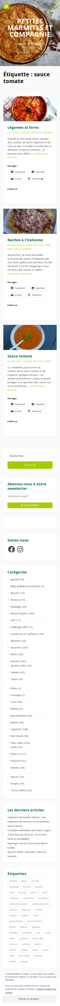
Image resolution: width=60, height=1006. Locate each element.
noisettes (27, 932)
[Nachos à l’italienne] (30, 221)
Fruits (13, 701)
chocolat (22, 892)
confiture (13, 898)
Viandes (27, 248)
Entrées (15, 661)
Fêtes (13, 688)
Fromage (15, 695)
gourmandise (16, 921)
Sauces (18, 248)
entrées (13, 915)
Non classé (16, 735)
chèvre (34, 892)
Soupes (14, 783)
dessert (13, 909)
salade (24, 949)
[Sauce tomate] (30, 337)
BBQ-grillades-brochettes (25, 586)
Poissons (15, 760)
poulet (38, 944)
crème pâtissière (40, 903)
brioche (27, 886)
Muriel (15, 132)
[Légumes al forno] (30, 108)
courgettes (43, 898)
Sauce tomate (20, 356)
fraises (25, 915)
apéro (24, 880)
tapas (45, 949)
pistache (24, 938)
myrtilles (13, 932)
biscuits (35, 880)
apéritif (13, 880)
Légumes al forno (23, 127)
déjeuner (15, 640)
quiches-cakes (18, 665)
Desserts (15, 647)
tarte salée (24, 955)
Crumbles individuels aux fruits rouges (29, 830)
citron (45, 892)
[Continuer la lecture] (19, 273)
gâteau (24, 926)
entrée (38, 909)
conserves (28, 898)
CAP (12, 620)
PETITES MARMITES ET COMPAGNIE (30, 27)
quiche (12, 949)
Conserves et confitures (24, 634)
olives (12, 938)
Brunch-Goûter (19, 613)
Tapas (14, 679)
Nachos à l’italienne (25, 240)
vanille (12, 961)
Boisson (15, 599)
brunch (38, 886)
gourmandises (18, 715)
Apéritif (14, 579)
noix (38, 932)
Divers (47, 361)
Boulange (15, 606)
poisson (13, 944)
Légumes (47, 132)
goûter (14, 722)
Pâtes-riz (15, 753)
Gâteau (14, 708)
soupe (35, 949)
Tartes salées (18, 790)
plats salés (38, 938)
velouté (24, 961)
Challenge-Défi (18, 627)
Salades (14, 672)
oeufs (13, 747)
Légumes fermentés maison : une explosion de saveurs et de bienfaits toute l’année (28, 821)
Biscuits (14, 593)
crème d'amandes (18, 903)
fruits (35, 915)
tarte (11, 955)
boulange (14, 886)
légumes (36, 926)
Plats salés (16, 742)
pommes (26, 944)
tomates (38, 955)
